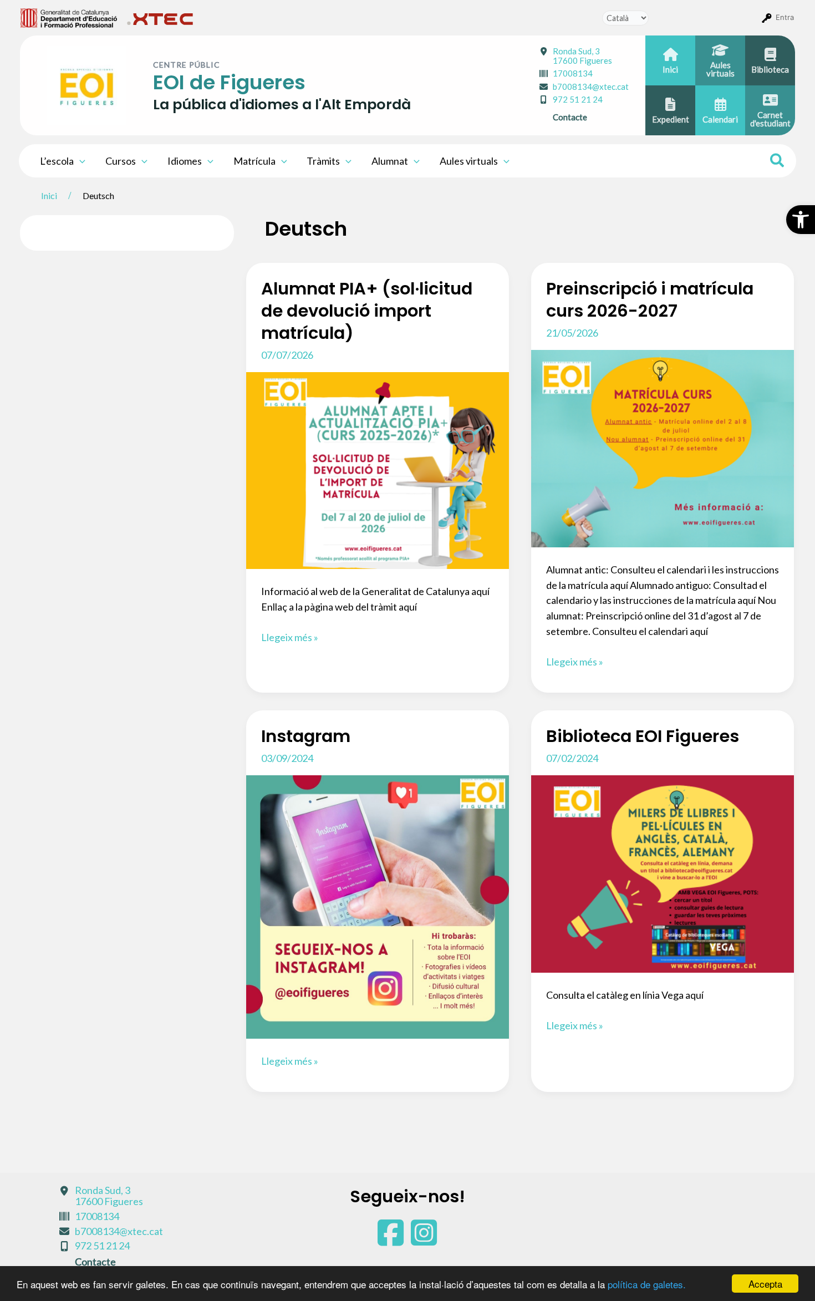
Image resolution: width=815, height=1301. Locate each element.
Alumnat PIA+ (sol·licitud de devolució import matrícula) (366, 311)
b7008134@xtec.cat (591, 87)
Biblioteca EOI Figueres (642, 736)
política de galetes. (647, 1284)
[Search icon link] (777, 162)
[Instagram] (424, 1240)
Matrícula (254, 161)
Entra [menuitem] (785, 17)
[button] (800, 219)
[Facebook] (391, 1240)
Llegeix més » (289, 638)
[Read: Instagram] (377, 905)
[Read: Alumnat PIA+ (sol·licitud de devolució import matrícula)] (377, 469)
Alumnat (389, 161)
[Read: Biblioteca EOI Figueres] (662, 873)
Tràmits (323, 161)
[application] (79, 160)
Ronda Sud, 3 (582, 55)
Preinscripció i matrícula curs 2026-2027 (649, 300)
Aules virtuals (469, 161)
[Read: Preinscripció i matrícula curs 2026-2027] (662, 447)
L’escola (57, 161)
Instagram (305, 736)
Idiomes (184, 161)
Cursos (120, 161)
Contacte (570, 117)
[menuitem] (69, 17)
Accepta (765, 1283)
